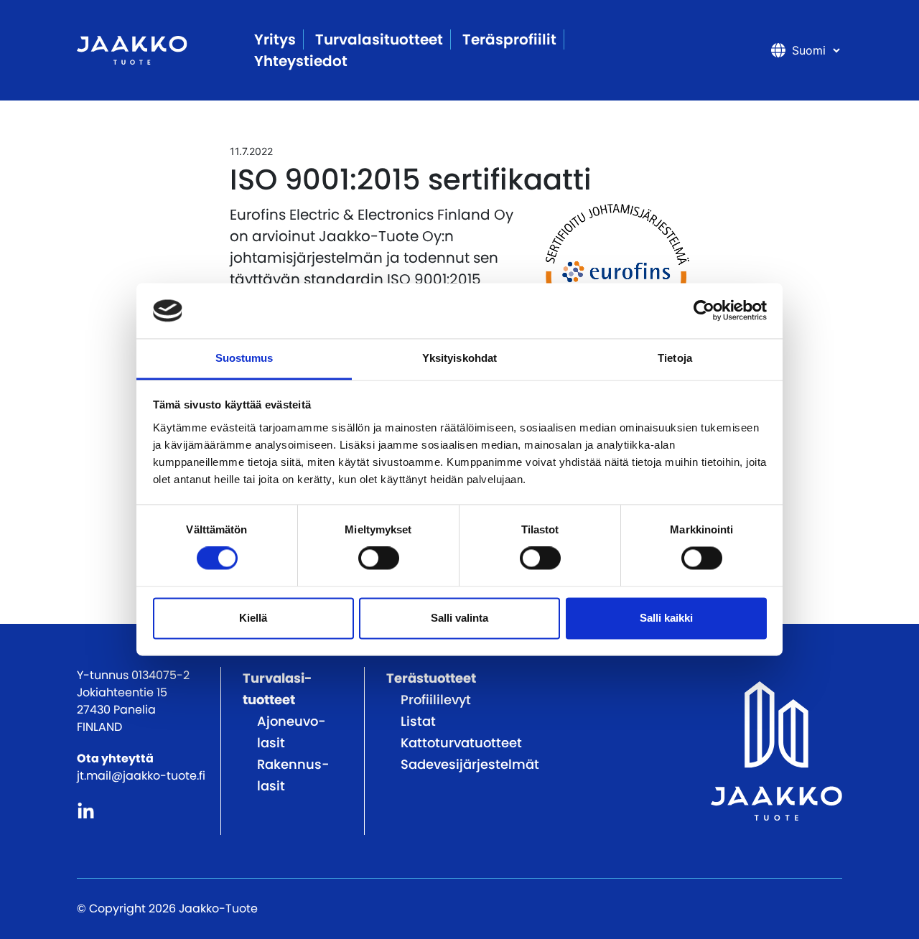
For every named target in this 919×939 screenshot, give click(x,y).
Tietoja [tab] (675, 358)
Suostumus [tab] (244, 358)
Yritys (275, 39)
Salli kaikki (666, 618)
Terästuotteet (431, 678)
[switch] (378, 558)
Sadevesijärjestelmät (470, 764)
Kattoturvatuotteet (461, 743)
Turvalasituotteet (379, 39)
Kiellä (253, 618)
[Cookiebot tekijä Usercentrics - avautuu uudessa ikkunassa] (704, 311)
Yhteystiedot (300, 61)
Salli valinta (459, 618)
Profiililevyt (436, 700)
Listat (418, 721)
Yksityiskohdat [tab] (459, 358)
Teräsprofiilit (509, 39)
